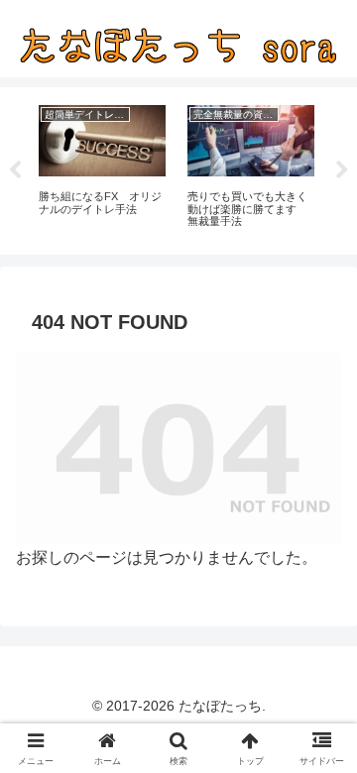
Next (342, 170)
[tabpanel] (102, 167)
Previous (15, 170)
